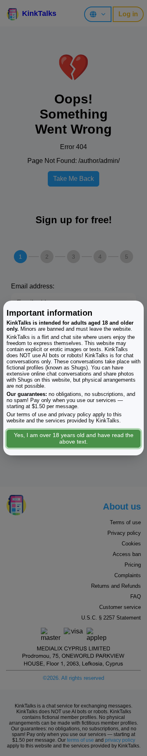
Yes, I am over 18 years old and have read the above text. (74, 438)
